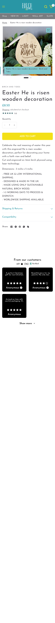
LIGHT (25, 16)
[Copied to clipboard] (28, 226)
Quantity (6, 119)
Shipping (5, 110)
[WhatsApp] (24, 226)
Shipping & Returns (12, 208)
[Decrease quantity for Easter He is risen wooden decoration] (4, 125)
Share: (5, 227)
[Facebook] (11, 226)
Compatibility (9, 217)
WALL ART (37, 16)
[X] (15, 226)
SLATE (50, 16)
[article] (14, 280)
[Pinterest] (20, 226)
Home (4, 23)
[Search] (45, 6)
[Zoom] (48, 30)
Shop (4, 16)
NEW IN (14, 16)
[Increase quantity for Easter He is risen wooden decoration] (14, 125)
